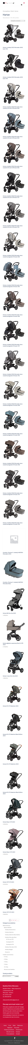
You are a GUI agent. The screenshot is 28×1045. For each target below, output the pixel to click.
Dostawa (18, 1031)
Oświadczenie (19, 1029)
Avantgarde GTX (10, 944)
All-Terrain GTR (9, 939)
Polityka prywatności (9, 1029)
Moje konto (20, 1025)
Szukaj (16, 976)
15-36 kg (6, 967)
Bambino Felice (19, 1040)
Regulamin (9, 1027)
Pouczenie (16, 1027)
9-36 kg (5, 964)
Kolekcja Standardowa (10, 929)
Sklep (14, 1025)
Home (5, 1025)
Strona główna (6, 11)
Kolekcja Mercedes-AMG (11, 947)
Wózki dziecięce (6, 925)
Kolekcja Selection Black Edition (12, 934)
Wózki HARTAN (7, 927)
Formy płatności (10, 1033)
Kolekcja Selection (9, 932)
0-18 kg (5, 959)
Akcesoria (7, 952)
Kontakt (18, 1033)
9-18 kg (5, 961)
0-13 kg (5, 956)
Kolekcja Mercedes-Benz (11, 937)
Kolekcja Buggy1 (9, 949)
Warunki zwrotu (10, 1031)
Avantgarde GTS (10, 941)
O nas (9, 1025)
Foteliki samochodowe (8, 954)
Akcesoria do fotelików (9, 969)
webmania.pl (17, 1042)
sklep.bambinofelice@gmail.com (11, 1000)
